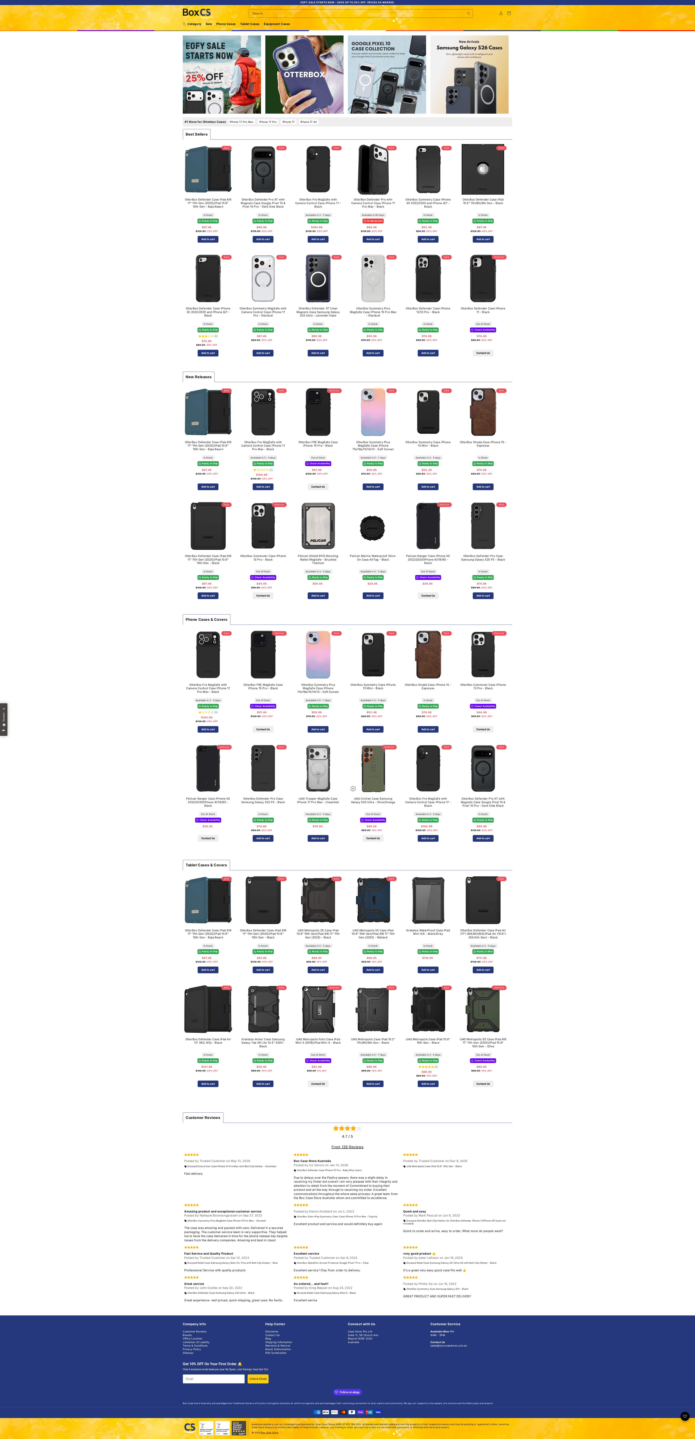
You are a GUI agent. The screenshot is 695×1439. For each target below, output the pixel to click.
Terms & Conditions (195, 1345)
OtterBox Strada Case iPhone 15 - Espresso (483, 443)
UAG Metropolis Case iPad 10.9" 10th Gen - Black (428, 1041)
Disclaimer (272, 1331)
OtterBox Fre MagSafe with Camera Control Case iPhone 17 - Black (318, 203)
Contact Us (483, 352)
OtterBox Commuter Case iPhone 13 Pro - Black (263, 557)
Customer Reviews (195, 1331)
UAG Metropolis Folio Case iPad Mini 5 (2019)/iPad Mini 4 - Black (318, 1041)
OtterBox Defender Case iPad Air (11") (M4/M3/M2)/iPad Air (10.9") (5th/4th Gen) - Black (483, 934)
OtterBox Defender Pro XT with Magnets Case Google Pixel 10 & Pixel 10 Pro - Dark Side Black (263, 203)
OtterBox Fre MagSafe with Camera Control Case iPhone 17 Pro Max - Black (263, 445)
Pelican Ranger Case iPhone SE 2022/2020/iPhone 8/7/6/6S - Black (428, 559)
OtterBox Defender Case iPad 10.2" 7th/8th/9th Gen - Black (483, 201)
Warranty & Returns (277, 1345)
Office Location (192, 1338)
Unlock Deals (258, 1378)
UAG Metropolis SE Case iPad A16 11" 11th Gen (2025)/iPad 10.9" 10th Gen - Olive (483, 1042)
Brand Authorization (278, 1349)
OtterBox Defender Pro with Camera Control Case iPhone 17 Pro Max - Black (373, 203)
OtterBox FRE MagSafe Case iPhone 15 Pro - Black (318, 443)
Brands (187, 1335)
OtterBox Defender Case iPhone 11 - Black (483, 310)
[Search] (469, 13)
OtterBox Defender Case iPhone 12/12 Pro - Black (428, 310)
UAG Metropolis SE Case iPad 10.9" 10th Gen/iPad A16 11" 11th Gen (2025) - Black (318, 934)
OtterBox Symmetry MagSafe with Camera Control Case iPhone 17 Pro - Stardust (263, 312)
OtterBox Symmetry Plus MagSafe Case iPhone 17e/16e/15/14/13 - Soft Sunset (373, 445)
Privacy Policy (192, 1349)
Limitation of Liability (196, 1342)
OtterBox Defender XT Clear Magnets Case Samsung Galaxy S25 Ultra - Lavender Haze (318, 312)
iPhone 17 (288, 121)
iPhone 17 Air (308, 121)
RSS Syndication (276, 1352)
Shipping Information (278, 1342)
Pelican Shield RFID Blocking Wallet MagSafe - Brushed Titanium (318, 559)
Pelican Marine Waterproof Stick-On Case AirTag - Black (373, 557)
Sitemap (188, 1352)
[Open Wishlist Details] (685, 1416)
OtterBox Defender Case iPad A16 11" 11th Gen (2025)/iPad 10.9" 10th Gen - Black (208, 559)
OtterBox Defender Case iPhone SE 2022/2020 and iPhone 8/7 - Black (208, 312)
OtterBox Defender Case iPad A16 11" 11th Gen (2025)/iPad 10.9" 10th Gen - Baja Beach (208, 203)
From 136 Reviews (348, 1147)
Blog (268, 1338)
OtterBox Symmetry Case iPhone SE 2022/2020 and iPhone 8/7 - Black (428, 203)
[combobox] (361, 13)
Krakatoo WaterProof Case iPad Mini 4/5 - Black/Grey (428, 932)
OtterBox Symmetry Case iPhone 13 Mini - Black (428, 443)
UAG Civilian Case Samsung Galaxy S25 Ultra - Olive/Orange (373, 800)
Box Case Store (269, 1432)
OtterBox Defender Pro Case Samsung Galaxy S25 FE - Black (483, 557)
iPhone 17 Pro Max (241, 121)
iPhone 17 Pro (268, 121)
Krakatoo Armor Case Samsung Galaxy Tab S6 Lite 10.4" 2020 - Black (263, 1042)
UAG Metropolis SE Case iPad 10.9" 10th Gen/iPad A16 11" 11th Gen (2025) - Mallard (373, 934)
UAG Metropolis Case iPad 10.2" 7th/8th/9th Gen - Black (373, 1041)
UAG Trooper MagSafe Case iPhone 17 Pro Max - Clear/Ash (318, 800)
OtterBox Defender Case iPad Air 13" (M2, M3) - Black (208, 1041)
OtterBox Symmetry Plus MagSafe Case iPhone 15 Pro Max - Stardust (373, 312)
